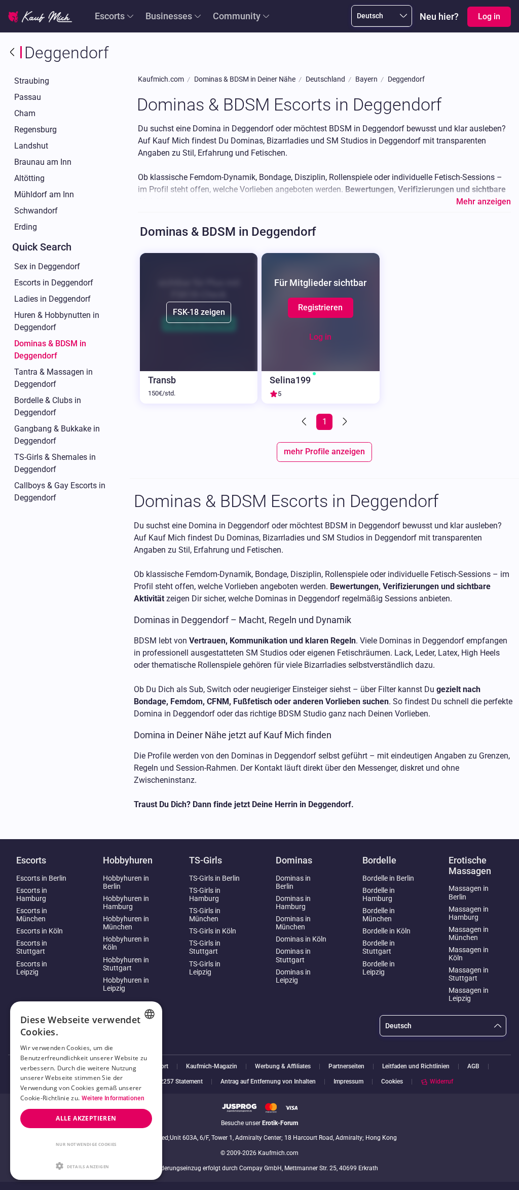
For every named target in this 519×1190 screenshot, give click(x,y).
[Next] (344, 422)
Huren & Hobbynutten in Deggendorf (56, 321)
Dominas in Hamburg (293, 902)
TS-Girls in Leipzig (204, 968)
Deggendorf (406, 79)
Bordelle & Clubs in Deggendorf (47, 406)
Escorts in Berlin (41, 878)
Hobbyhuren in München (126, 923)
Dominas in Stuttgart (293, 955)
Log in (320, 337)
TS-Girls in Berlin (214, 878)
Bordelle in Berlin (388, 878)
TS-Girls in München (204, 915)
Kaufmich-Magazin (211, 1066)
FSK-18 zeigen (199, 312)
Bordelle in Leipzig (378, 968)
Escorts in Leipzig (31, 968)
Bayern (366, 79)
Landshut (31, 146)
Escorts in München (31, 915)
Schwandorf (36, 210)
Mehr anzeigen (483, 201)
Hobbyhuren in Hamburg (126, 902)
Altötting (29, 178)
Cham (24, 113)
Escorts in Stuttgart (31, 947)
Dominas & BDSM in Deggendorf (50, 349)
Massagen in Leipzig (469, 994)
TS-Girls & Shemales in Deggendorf (55, 463)
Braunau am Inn (42, 162)
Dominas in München (293, 923)
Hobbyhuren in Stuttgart (126, 964)
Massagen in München (469, 933)
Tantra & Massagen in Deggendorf (53, 378)
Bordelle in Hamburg (378, 894)
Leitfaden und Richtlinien (416, 1066)
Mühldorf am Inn (44, 194)
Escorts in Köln (39, 931)
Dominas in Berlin (293, 882)
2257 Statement (181, 1081)
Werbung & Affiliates (283, 1066)
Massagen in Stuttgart (469, 974)
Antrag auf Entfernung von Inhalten (268, 1081)
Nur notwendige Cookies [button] (86, 1144)
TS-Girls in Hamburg (204, 894)
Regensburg (35, 129)
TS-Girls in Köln (212, 931)
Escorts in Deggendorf (53, 282)
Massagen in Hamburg (469, 913)
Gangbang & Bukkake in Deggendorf (57, 435)
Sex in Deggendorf (47, 266)
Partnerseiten (346, 1066)
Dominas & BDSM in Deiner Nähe (244, 79)
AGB (473, 1066)
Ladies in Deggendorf (52, 299)
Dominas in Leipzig (293, 976)
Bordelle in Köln (386, 931)
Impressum (348, 1081)
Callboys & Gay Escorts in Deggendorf (59, 491)
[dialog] (86, 1090)
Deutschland (325, 79)
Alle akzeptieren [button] (86, 1118)
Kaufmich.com (161, 79)
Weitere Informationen (113, 1098)
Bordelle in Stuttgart (378, 947)
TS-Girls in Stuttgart (204, 947)
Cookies (392, 1081)
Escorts (110, 16)
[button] (86, 1165)
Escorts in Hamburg (31, 894)
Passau (27, 97)
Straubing (31, 81)
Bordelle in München (378, 915)
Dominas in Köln (301, 939)
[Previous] (305, 422)
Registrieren (320, 307)
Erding (25, 227)
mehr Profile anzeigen (324, 451)
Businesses (168, 16)
